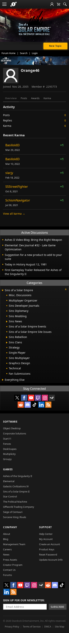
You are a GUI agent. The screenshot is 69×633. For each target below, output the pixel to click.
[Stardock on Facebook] (24, 397)
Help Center (46, 534)
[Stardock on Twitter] (17, 397)
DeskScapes (9, 449)
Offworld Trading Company (18, 507)
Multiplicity (9, 454)
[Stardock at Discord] (27, 404)
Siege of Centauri (12, 512)
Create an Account (49, 544)
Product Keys (46, 549)
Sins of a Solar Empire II (16, 491)
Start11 (7, 438)
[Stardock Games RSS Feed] (48, 404)
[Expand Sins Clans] (6, 343)
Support (45, 527)
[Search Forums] (65, 4)
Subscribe (57, 607)
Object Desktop (12, 428)
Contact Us (9, 570)
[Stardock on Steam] (51, 397)
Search (23, 53)
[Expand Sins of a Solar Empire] (2, 290)
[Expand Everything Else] (2, 380)
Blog (5, 539)
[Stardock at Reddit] (20, 404)
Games (8, 469)
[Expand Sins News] (6, 322)
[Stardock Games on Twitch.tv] (37, 397)
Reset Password (48, 554)
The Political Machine (15, 501)
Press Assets (10, 559)
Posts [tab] (24, 98)
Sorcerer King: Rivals (14, 517)
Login (35, 53)
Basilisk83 (12, 145)
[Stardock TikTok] (34, 404)
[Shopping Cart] (58, 4)
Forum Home (9, 53)
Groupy (7, 459)
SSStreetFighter (16, 186)
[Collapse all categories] (65, 289)
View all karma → (14, 213)
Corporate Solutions (14, 433)
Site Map (59, 626)
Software (10, 421)
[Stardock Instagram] (44, 397)
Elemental (8, 481)
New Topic (55, 45)
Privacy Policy (12, 626)
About (6, 534)
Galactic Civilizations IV (16, 486)
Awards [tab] (35, 98)
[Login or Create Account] (52, 4)
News (6, 554)
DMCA (47, 626)
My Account (46, 539)
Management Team (14, 544)
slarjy (9, 173)
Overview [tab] (11, 98)
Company (10, 527)
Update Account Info (51, 559)
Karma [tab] (47, 98)
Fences (7, 443)
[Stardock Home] (13, 4)
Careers (7, 549)
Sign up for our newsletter (23, 600)
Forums (7, 575)
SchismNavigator (17, 200)
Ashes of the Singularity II (17, 476)
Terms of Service (32, 626)
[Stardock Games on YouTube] (31, 397)
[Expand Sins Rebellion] (6, 337)
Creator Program (12, 565)
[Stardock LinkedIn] (41, 404)
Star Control (10, 496)
